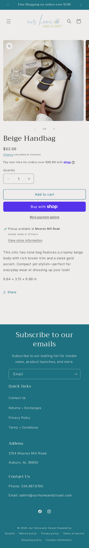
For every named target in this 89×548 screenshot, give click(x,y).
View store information (25, 240)
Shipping (8, 154)
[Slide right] (54, 129)
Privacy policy (50, 533)
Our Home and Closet (42, 528)
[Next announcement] (81, 5)
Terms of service (73, 533)
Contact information (59, 539)
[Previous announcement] (8, 5)
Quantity (9, 170)
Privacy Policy (19, 417)
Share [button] (12, 292)
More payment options (44, 217)
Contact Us (17, 398)
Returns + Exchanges (25, 408)
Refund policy (28, 533)
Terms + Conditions (23, 427)
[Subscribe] (75, 374)
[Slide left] (35, 129)
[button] (8, 21)
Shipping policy (31, 539)
